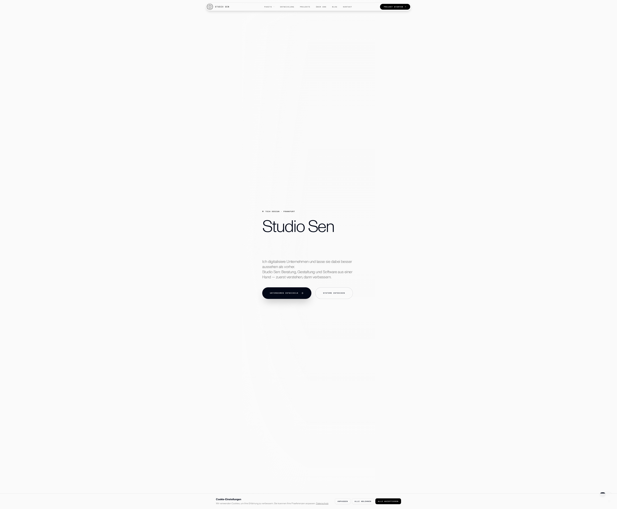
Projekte (305, 7)
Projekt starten (393, 7)
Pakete (268, 7)
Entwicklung (287, 7)
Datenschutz (322, 503)
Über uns (321, 7)
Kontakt (347, 7)
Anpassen (343, 501)
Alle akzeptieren (388, 501)
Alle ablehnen (363, 501)
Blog (334, 7)
